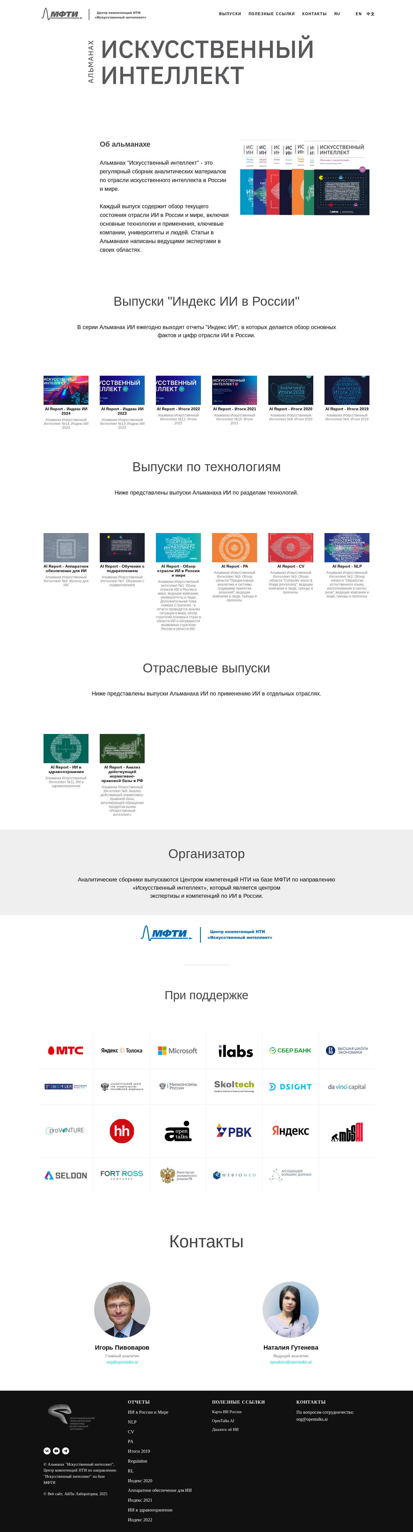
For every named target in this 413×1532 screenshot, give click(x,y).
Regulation (137, 1461)
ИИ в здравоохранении (150, 1510)
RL (131, 1470)
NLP (132, 1422)
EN (359, 14)
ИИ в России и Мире (148, 1412)
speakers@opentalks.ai (291, 1362)
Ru (337, 14)
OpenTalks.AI (223, 1421)
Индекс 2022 (140, 1519)
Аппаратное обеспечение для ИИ (160, 1490)
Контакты (314, 14)
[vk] (47, 1450)
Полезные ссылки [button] (272, 14)
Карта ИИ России (227, 1412)
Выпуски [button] (230, 14)
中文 (371, 14)
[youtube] (56, 1450)
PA (130, 1441)
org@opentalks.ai (122, 1362)
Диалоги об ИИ (225, 1429)
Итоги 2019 (139, 1451)
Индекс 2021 (140, 1500)
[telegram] (65, 1450)
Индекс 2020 (140, 1480)
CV (131, 1431)
